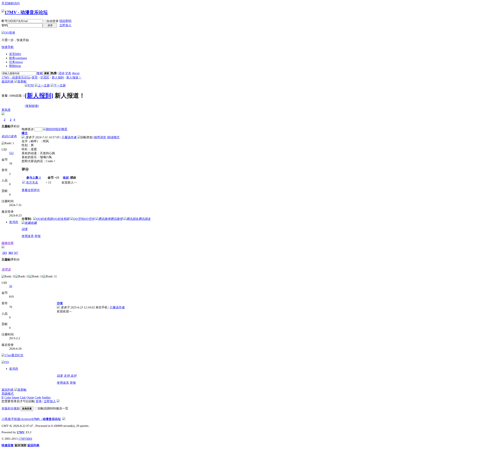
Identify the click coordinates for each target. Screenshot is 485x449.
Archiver (26, 419)
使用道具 (28, 236)
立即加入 (65, 25)
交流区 (44, 77)
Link (23, 397)
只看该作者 (69, 137)
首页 (15, 54)
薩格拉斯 (8, 243)
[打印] (29, 85)
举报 (37, 236)
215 (4, 252)
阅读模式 (113, 137)
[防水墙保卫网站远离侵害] (63, 419)
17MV (21, 432)
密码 (5, 25)
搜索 (40, 73)
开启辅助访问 (11, 3)
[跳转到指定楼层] (55, 129)
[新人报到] (39, 95)
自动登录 (52, 21)
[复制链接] (32, 105)
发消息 (13, 222)
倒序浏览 (100, 137)
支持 (67, 375)
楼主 (25, 133)
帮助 (15, 66)
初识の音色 (9, 136)
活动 (61, 73)
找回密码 (65, 21)
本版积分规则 (11, 408)
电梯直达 (28, 129)
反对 (73, 375)
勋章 (18, 58)
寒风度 (6, 109)
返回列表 (8, 81)
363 (10, 252)
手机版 (15, 419)
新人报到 (58, 77)
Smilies (46, 397)
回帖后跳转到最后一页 (53, 408)
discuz (76, 73)
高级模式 (8, 393)
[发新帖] (20, 81)
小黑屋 (6, 419)
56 (10, 286)
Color (7, 397)
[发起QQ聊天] (5, 362)
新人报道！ (73, 77)
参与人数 (33, 177)
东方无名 (32, 182)
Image (15, 397)
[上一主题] (42, 85)
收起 (66, 177)
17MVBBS (25, 438)
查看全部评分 (31, 190)
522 (11, 153)
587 (16, 252)
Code (38, 397)
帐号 (5, 21)
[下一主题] (58, 85)
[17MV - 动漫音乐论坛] (25, 12)
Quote (30, 397)
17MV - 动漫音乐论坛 (16, 77)
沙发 (60, 303)
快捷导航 (8, 47)
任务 (16, 62)
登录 (39, 401)
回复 (25, 229)
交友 (68, 73)
